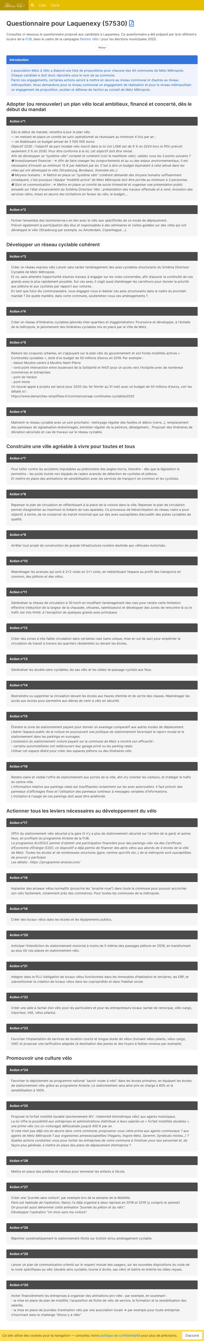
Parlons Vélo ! (90, 39)
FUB (29, 39)
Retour (102, 47)
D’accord (192, 1335)
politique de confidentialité (120, 1335)
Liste (42, 5)
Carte (55, 5)
